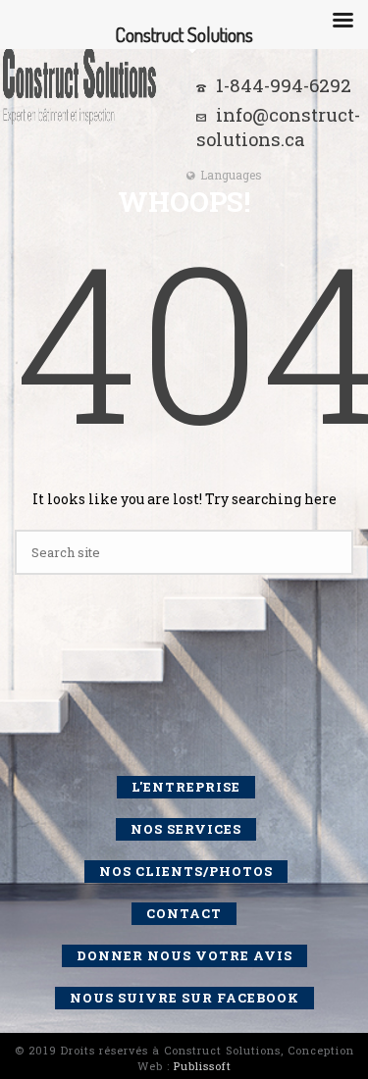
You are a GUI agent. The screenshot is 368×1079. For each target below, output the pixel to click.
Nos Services (186, 829)
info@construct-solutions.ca (278, 127)
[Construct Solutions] (78, 83)
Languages (231, 174)
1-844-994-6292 (283, 85)
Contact (184, 913)
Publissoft (203, 1065)
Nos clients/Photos (186, 871)
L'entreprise (185, 787)
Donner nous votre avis (184, 955)
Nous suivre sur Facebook (184, 997)
